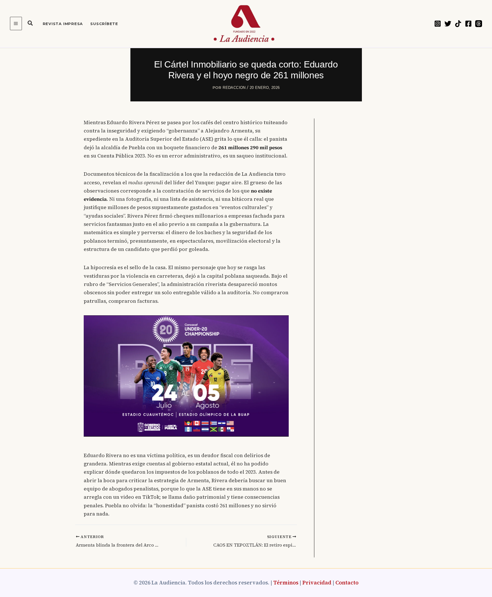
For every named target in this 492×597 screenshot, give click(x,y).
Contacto (346, 582)
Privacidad (316, 582)
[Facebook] (468, 23)
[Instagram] (437, 23)
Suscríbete (104, 23)
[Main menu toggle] (16, 23)
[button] (30, 24)
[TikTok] (458, 23)
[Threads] (478, 23)
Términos (285, 582)
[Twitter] (447, 23)
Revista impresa (63, 23)
